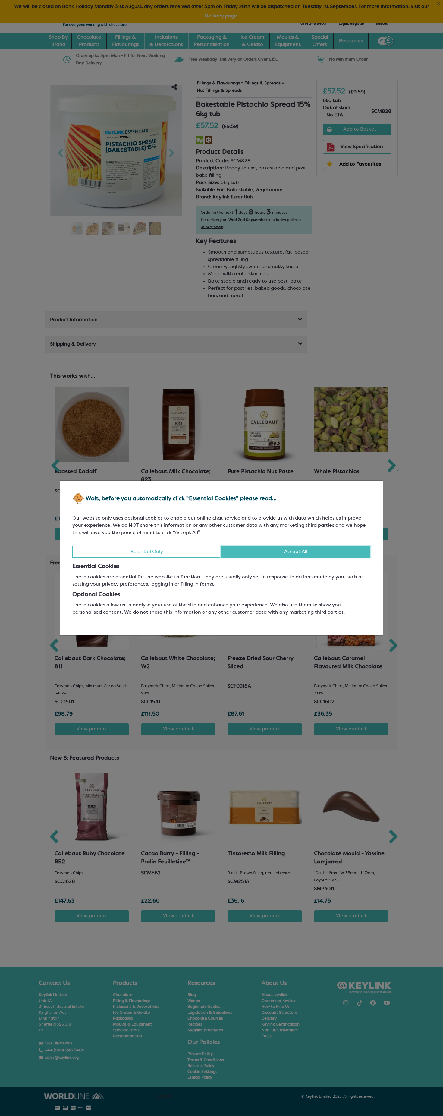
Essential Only (146, 551)
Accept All (295, 551)
